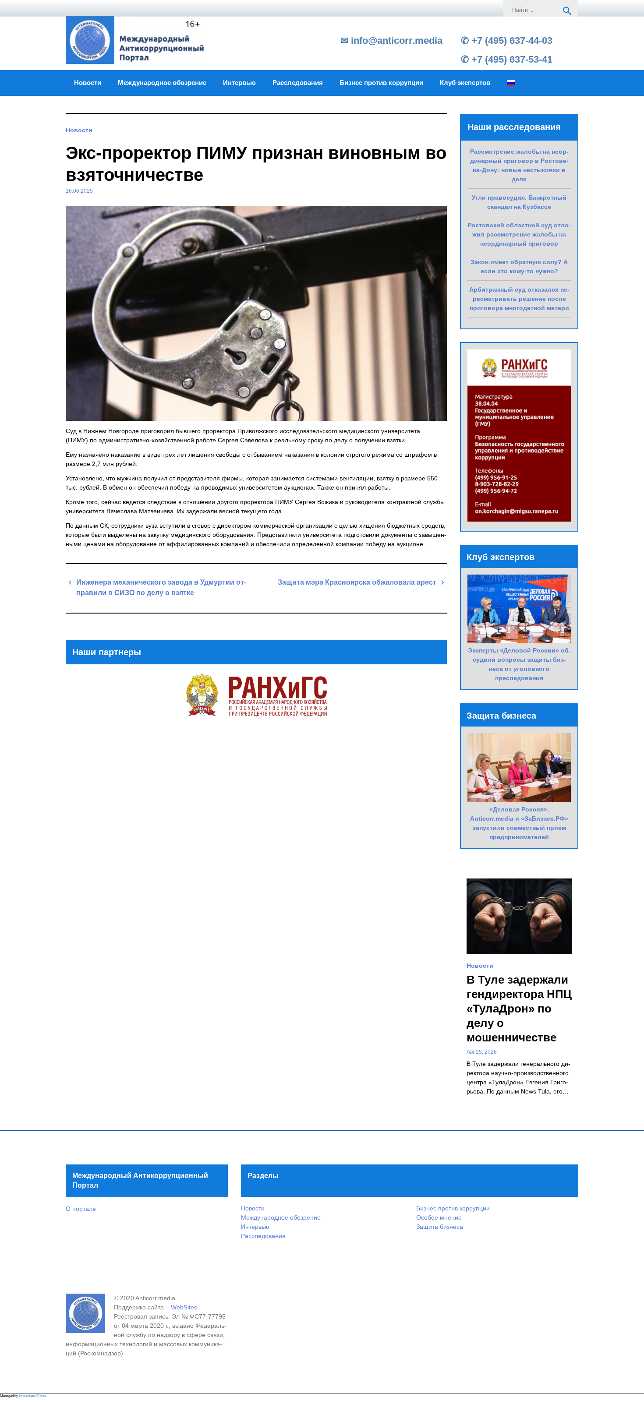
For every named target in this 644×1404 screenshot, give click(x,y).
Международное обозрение (162, 82)
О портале (81, 1208)
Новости (87, 82)
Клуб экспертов (465, 82)
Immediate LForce (32, 1396)
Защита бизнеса (439, 1226)
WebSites (184, 1307)
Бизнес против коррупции (381, 82)
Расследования (297, 82)
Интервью (239, 82)
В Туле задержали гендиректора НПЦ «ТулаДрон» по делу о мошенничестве (519, 1008)
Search (567, 11)
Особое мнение (439, 1217)
